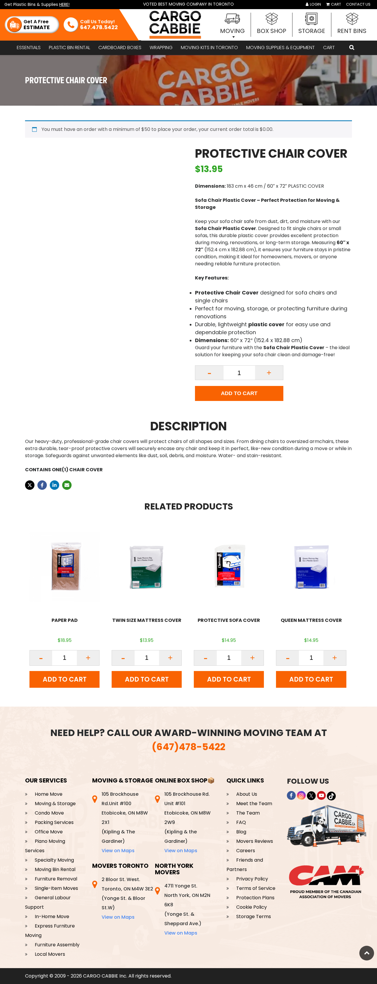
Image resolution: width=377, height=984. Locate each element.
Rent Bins (351, 31)
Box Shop (271, 31)
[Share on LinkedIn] (54, 485)
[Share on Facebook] (42, 485)
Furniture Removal (56, 878)
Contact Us (358, 4)
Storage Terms (253, 916)
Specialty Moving (54, 860)
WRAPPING (161, 47)
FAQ (241, 822)
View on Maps (118, 850)
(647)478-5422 (188, 746)
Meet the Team (254, 803)
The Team (248, 813)
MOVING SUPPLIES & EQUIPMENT (280, 47)
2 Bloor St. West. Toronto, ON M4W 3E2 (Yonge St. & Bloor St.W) (127, 898)
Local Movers (50, 954)
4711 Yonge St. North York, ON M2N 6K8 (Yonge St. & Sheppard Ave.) (187, 909)
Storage (311, 31)
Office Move (49, 831)
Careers (245, 850)
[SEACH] (352, 47)
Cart (335, 4)
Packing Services (54, 822)
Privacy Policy (252, 878)
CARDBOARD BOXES (119, 47)
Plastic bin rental (69, 47)
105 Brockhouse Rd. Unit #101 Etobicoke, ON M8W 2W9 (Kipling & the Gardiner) (187, 822)
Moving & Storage (55, 803)
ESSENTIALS (29, 47)
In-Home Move (52, 916)
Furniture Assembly (57, 944)
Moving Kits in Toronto (209, 47)
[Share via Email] (67, 485)
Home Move (48, 794)
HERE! (64, 4)
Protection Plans (255, 897)
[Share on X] (29, 485)
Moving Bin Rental (55, 869)
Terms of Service (255, 888)
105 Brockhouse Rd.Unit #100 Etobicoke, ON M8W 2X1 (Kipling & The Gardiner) (125, 822)
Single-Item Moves (56, 888)
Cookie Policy (251, 907)
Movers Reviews (254, 841)
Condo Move (49, 813)
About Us (246, 794)
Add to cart (239, 393)
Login (315, 4)
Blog (241, 831)
